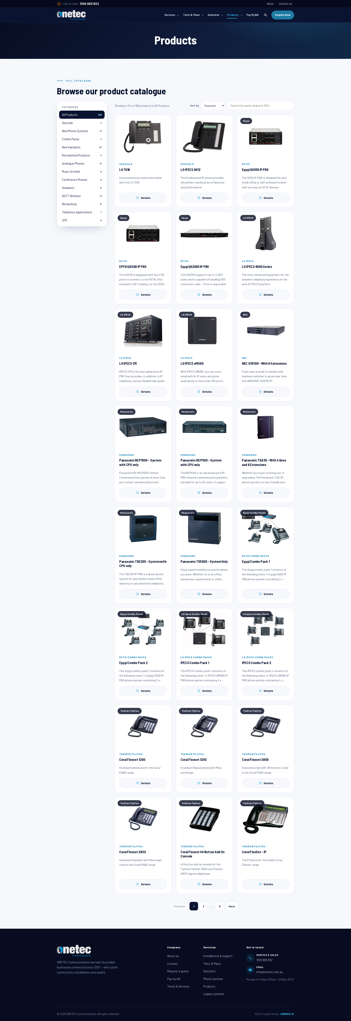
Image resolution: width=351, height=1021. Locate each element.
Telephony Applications (82, 212)
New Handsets (82, 147)
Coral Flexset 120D (132, 759)
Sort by (194, 105)
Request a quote (178, 971)
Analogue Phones (82, 163)
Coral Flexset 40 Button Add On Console (202, 854)
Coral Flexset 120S (194, 759)
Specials (82, 123)
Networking (82, 204)
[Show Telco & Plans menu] (202, 15)
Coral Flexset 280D (255, 759)
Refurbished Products (82, 155)
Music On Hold (82, 171)
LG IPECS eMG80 (192, 363)
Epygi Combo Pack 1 (256, 561)
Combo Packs (82, 139)
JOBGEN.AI (287, 1014)
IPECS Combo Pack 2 (256, 663)
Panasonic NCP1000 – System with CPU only (140, 462)
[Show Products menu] (241, 15)
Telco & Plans (191, 14)
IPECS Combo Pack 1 (195, 663)
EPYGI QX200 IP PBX (132, 266)
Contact (172, 963)
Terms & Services (178, 986)
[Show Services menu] (178, 15)
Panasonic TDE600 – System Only (204, 561)
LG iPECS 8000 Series (257, 266)
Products (232, 14)
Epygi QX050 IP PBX (255, 169)
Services (169, 14)
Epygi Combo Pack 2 (133, 663)
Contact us (285, 3)
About (270, 3)
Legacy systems (213, 994)
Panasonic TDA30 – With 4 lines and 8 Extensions (264, 462)
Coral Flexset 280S (132, 852)
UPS (82, 220)
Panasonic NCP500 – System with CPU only (201, 462)
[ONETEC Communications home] (71, 15)
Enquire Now (282, 14)
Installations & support (218, 956)
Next (232, 906)
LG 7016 (124, 169)
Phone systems (213, 979)
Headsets (82, 188)
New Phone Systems (82, 131)
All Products (82, 114)
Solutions (213, 14)
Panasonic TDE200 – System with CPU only (142, 563)
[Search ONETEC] (265, 15)
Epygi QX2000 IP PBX (195, 266)
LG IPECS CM (128, 363)
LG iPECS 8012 (190, 169)
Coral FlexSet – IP (254, 852)
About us (173, 956)
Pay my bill (173, 979)
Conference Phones (82, 179)
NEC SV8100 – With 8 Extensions (264, 363)
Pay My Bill (252, 14)
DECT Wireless (82, 196)
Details (146, 197)
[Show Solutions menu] (222, 15)
